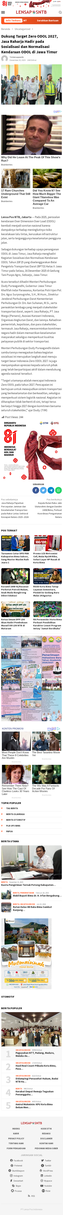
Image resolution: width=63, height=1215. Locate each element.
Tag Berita (12, 808)
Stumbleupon (18, 1170)
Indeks (16, 1128)
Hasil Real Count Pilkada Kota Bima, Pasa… (36, 1067)
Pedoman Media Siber (46, 1148)
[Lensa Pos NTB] (31, 11)
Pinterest (18, 1165)
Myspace (48, 1180)
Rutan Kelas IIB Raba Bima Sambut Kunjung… (32, 909)
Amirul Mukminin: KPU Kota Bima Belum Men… (34, 1106)
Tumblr (48, 1165)
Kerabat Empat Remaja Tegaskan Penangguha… (35, 1093)
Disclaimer (46, 1138)
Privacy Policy (16, 1138)
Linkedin (48, 1175)
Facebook (18, 1160)
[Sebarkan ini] (35, 490)
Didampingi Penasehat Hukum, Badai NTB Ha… (37, 1080)
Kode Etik (46, 1128)
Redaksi (46, 1133)
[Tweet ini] (43, 490)
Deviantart (18, 1180)
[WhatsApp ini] (58, 490)
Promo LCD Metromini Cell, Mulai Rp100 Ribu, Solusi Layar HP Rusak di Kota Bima (46, 558)
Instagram (18, 1175)
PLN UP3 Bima (13, 825)
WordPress (48, 1170)
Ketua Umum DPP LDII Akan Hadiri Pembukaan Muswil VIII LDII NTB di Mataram (14, 624)
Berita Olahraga (15, 814)
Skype (18, 1185)
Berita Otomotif (15, 819)
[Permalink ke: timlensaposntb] (4, 58)
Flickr (48, 1191)
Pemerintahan (27, 893)
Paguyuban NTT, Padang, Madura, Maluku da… (35, 1054)
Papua (9, 831)
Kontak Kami (46, 1143)
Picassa (18, 1191)
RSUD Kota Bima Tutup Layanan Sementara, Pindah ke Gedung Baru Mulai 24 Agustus (46, 591)
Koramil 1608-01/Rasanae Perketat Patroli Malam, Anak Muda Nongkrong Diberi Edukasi (15, 591)
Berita (4, 882)
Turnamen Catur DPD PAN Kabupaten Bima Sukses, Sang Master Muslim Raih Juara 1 (15, 558)
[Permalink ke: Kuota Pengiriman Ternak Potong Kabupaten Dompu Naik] (31, 862)
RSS (33, 1196)
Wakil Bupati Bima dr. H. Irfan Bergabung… (37, 895)
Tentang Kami (16, 1143)
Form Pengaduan (16, 1148)
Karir (16, 1133)
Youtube (48, 1185)
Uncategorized (27, 904)
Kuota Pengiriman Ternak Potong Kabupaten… (28, 884)
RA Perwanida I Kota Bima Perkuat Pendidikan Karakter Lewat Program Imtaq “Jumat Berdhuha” (47, 624)
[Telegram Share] (51, 490)
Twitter (48, 1160)
